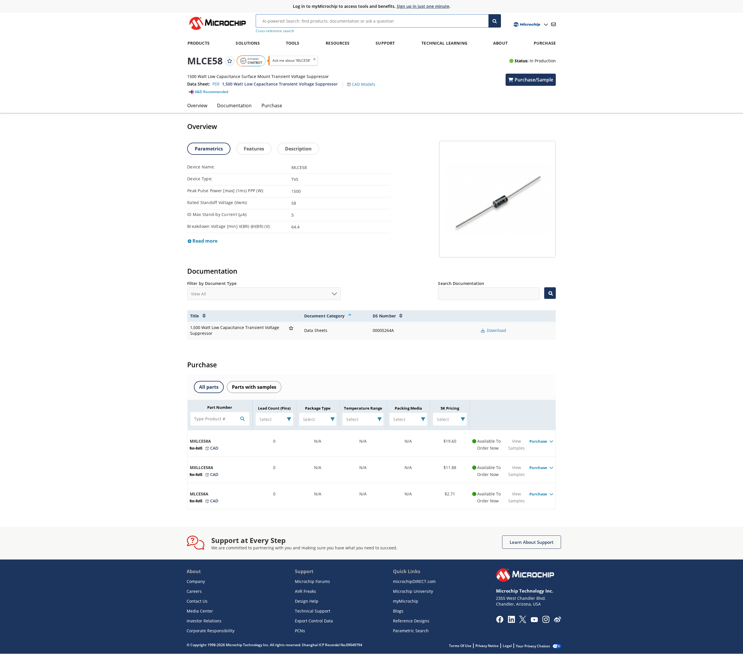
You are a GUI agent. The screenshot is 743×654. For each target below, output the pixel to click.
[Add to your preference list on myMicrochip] (229, 60)
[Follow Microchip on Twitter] (522, 621)
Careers (194, 591)
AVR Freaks (305, 591)
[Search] (494, 21)
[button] (364, 81)
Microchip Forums (312, 581)
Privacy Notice (487, 645)
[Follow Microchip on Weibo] (557, 621)
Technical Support (312, 611)
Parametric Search (411, 630)
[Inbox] (553, 24)
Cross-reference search (275, 30)
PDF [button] (216, 84)
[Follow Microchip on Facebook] (499, 621)
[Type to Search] (550, 293)
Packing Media (408, 408)
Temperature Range (363, 408)
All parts (209, 387)
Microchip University (413, 591)
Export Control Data (314, 621)
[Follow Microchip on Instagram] (545, 621)
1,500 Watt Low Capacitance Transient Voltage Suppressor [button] (280, 84)
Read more (204, 241)
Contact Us (197, 601)
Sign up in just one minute (423, 6)
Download (496, 330)
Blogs (398, 611)
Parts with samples (254, 387)
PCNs (300, 630)
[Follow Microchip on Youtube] (534, 620)
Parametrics (209, 149)
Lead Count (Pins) (274, 408)
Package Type (318, 408)
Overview (197, 105)
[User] (530, 24)
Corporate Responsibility (211, 630)
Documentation (234, 105)
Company (196, 581)
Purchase (272, 105)
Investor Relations (204, 621)
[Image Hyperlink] (217, 30)
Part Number (219, 407)
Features (254, 149)
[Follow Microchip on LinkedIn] (511, 621)
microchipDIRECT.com (414, 581)
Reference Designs (411, 621)
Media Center (200, 611)
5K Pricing (450, 408)
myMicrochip (405, 601)
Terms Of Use (460, 645)
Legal (507, 645)
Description (298, 149)
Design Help (306, 601)
